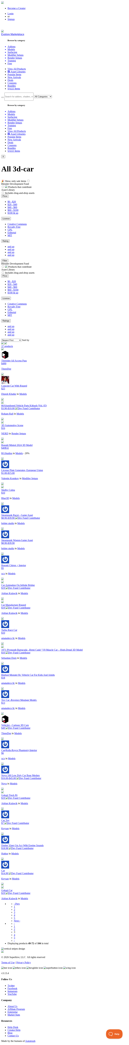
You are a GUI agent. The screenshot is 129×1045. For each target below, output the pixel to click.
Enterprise (13, 1012)
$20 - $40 (12, 204)
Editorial (12, 232)
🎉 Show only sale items (13, 181)
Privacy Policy (23, 962)
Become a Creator (16, 8)
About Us (12, 1006)
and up (11, 246)
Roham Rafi (7, 413)
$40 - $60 (12, 207)
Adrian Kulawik (9, 593)
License (6, 218)
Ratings (6, 321)
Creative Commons (17, 224)
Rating (5, 241)
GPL (10, 229)
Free (10, 63)
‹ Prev (17, 903)
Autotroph (30, 1041)
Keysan (5, 828)
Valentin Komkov (10, 478)
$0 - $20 (12, 201)
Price (5, 196)
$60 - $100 (13, 210)
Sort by (25, 340)
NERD (4, 433)
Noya (4, 783)
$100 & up (13, 213)
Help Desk (13, 1027)
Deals (10, 80)
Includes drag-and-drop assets (19, 193)
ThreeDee (6, 368)
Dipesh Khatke (8, 394)
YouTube (12, 994)
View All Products (17, 69)
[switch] (28, 181)
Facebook (12, 988)
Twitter (11, 985)
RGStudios (6, 453)
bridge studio (7, 523)
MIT (10, 235)
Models (23, 394)
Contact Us (13, 1035)
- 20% (26, 453)
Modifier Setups (30, 478)
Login (11, 13)
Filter (5, 260)
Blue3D (5, 498)
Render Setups (18, 433)
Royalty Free (14, 227)
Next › (17, 920)
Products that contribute (20, 187)
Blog (10, 1032)
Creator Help (14, 1030)
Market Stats (14, 1014)
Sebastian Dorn (9, 658)
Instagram (12, 991)
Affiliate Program (16, 1009)
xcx (3, 573)
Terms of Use (8, 962)
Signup (11, 19)
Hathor (4, 853)
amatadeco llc (8, 638)
